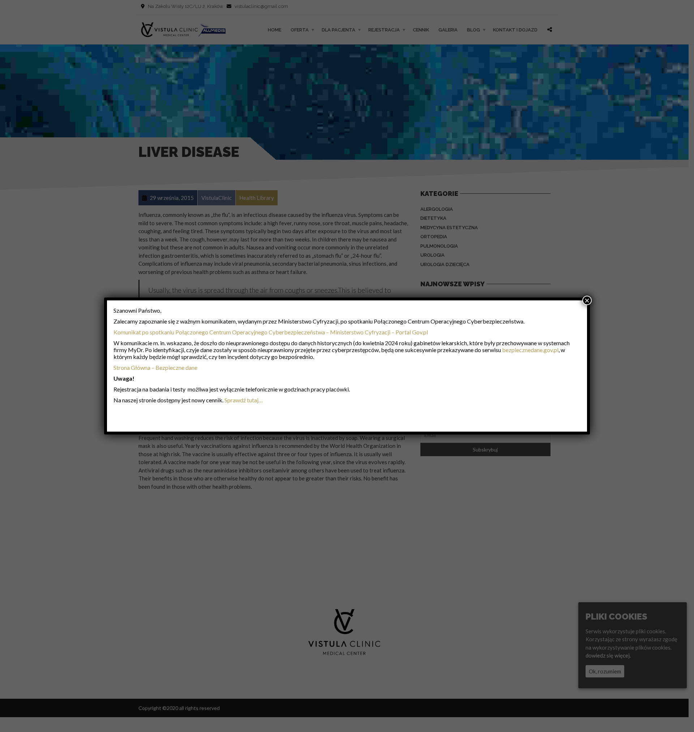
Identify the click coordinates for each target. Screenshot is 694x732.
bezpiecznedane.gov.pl (530, 349)
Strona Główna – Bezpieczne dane (155, 367)
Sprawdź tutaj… (243, 400)
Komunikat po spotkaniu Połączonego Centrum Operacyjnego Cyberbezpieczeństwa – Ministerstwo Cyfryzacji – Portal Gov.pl (270, 332)
